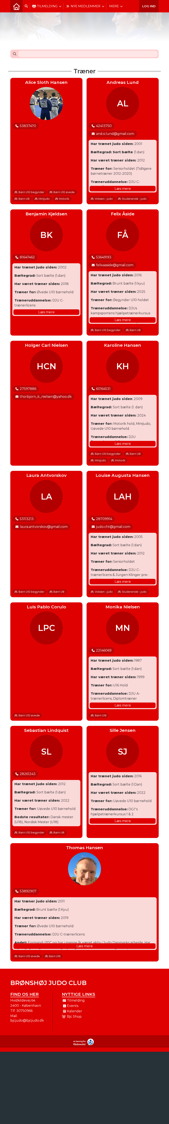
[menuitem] (16, 6)
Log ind (149, 6)
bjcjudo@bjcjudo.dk (27, 1020)
